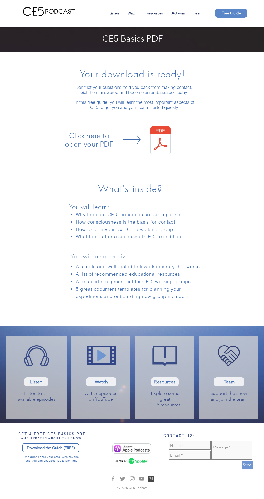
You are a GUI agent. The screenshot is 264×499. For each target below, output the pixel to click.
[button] (231, 13)
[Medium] (113, 479)
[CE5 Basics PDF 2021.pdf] (160, 141)
